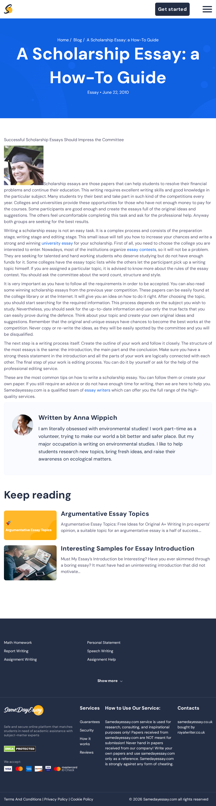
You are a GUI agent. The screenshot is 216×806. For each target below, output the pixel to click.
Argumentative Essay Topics (105, 514)
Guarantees (90, 721)
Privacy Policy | (57, 799)
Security (87, 730)
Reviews (87, 752)
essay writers (97, 390)
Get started (172, 9)
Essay (93, 92)
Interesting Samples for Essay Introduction (127, 548)
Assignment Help (101, 659)
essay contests (141, 249)
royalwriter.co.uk (191, 732)
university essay (57, 243)
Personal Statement (103, 642)
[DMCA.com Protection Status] (23, 749)
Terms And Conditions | (24, 799)
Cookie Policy (82, 799)
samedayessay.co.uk (195, 721)
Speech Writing (100, 651)
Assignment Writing (20, 659)
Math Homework (18, 642)
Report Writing (16, 651)
